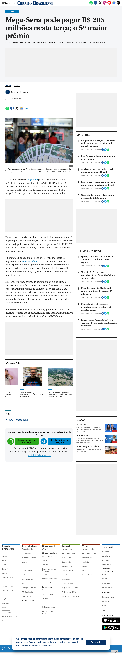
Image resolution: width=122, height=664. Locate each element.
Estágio (24, 562)
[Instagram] (105, 4)
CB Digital (45, 598)
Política (4, 560)
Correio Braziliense (8, 547)
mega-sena (22, 419)
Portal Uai (105, 601)
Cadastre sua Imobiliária (70, 596)
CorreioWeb (48, 546)
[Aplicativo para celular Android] (111, 628)
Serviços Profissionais (49, 578)
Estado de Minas (108, 597)
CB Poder (105, 560)
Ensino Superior (27, 553)
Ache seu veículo (88, 549)
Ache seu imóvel (67, 549)
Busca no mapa (67, 558)
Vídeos (84, 566)
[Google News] (114, 4)
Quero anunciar (47, 556)
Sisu (23, 583)
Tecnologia (5, 603)
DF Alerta (105, 552)
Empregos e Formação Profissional (49, 570)
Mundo (4, 573)
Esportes (5, 582)
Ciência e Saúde (7, 590)
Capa (3, 552)
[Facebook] (95, 4)
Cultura (24, 575)
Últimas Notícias (27, 570)
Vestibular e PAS (27, 579)
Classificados (49, 553)
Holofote (5, 599)
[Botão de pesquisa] (13, 3)
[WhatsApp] (91, 4)
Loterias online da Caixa (34, 261)
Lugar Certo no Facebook (70, 588)
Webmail (45, 549)
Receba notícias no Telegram (59, 441)
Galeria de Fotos (67, 583)
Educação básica (27, 549)
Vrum (85, 546)
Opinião (4, 595)
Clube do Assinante (48, 607)
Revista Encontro (107, 570)
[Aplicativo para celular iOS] (111, 620)
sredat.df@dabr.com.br (39, 455)
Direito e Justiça (7, 586)
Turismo (4, 608)
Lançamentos (66, 562)
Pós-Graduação (27, 592)
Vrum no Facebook (88, 575)
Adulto (44, 574)
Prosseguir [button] (96, 642)
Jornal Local (106, 556)
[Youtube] (109, 4)
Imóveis (44, 560)
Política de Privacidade (9, 616)
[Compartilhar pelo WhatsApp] (108, 150)
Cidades (4, 556)
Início (8, 86)
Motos (84, 570)
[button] (53, 645)
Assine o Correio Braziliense (47, 612)
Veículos (45, 565)
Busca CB (45, 603)
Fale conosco (26, 596)
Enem (24, 566)
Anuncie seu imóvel (68, 553)
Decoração (66, 579)
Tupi (103, 610)
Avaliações (85, 562)
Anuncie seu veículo (89, 553)
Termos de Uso (7, 621)
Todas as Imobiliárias (69, 592)
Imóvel (66, 546)
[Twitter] (100, 4)
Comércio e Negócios (49, 583)
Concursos (28, 600)
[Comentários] (26, 109)
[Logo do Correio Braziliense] (35, 3)
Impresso (47, 587)
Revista (104, 579)
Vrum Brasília (106, 565)
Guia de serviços (67, 570)
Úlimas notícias (67, 566)
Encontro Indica (107, 587)
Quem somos (6, 612)
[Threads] (118, 4)
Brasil (17, 86)
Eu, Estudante (30, 546)
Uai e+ (104, 606)
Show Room (66, 575)
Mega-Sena (32, 179)
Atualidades (106, 583)
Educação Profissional (29, 588)
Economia (5, 569)
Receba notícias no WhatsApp (27, 441)
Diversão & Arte (7, 578)
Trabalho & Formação (29, 558)
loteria (10, 419)
